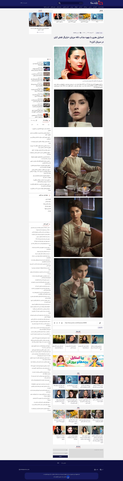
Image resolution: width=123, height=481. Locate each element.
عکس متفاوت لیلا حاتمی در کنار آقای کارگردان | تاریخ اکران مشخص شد (72, 401)
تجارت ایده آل (48, 206)
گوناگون (101, 10)
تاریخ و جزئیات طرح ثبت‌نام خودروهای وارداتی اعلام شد (37, 105)
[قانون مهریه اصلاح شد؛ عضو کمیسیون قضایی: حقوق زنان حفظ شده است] (46, 110)
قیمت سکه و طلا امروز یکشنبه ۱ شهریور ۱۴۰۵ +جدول (84, 21)
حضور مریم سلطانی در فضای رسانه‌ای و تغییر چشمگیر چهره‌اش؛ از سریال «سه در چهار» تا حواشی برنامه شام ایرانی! (97, 439)
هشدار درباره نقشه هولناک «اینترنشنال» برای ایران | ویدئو (37, 69)
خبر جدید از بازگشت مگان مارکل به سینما (98, 400)
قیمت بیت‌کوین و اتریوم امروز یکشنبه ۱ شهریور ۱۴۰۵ (40, 366)
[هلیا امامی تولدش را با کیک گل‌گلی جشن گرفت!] (97, 414)
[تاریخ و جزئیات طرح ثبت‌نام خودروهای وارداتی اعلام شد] (46, 105)
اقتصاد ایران (48, 199)
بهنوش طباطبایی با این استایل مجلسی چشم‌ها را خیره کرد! (72, 437)
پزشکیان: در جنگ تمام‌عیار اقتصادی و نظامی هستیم (40, 331)
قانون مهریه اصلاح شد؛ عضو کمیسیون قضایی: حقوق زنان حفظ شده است (37, 111)
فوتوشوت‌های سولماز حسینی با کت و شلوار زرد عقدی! (59, 401)
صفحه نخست (101, 7)
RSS (21, 3)
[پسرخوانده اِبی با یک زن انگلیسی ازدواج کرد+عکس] (85, 379)
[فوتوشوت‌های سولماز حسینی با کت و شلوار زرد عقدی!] (59, 394)
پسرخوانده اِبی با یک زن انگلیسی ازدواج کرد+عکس (85, 386)
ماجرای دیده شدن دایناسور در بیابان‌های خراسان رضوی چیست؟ (37, 74)
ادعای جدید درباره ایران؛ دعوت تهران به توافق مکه (41, 384)
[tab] (43, 32)
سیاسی (90, 7)
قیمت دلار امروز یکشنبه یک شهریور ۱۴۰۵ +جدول (72, 21)
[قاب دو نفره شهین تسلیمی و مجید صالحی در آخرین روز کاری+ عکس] (85, 394)
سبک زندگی (59, 7)
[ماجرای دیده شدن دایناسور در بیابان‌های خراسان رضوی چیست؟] (46, 74)
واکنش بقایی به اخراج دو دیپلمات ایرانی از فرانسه (41, 234)
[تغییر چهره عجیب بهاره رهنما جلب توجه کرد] (59, 379)
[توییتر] (54, 323)
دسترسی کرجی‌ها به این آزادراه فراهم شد (42, 280)
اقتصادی (95, 7)
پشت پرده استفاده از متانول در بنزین (43, 236)
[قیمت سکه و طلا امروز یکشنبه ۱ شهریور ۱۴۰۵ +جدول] (84, 16)
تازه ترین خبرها (48, 208)
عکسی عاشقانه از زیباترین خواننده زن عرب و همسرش (98, 386)
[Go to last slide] (31, 20)
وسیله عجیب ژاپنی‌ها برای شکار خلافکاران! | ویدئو (37, 85)
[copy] (100, 323)
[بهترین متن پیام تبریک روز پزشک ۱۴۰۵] (97, 16)
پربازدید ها (45, 120)
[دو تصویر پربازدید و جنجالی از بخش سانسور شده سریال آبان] (97, 339)
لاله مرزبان (100, 327)
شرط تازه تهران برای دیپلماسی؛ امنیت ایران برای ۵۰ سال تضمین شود (37, 100)
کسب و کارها (47, 7)
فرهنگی (76, 7)
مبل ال (49, 211)
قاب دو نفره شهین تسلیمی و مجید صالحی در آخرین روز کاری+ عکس (84, 401)
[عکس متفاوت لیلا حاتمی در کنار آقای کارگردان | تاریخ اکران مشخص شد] (72, 394)
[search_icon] (59, 3)
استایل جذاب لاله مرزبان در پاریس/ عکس (70, 347)
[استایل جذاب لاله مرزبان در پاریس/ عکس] (72, 339)
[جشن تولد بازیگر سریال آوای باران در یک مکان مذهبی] (85, 414)
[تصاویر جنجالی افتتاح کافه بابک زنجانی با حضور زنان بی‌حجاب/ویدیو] (46, 79)
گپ (102, 469)
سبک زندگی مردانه (47, 204)
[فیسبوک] (59, 323)
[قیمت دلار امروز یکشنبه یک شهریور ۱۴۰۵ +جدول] (72, 16)
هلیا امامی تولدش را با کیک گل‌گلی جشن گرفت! (98, 420)
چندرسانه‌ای (53, 7)
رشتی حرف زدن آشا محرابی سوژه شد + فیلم (41, 150)
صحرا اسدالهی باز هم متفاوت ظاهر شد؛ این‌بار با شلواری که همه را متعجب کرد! (85, 438)
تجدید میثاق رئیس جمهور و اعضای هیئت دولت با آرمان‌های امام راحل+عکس (39, 29)
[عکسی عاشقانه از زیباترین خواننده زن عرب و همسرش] (97, 379)
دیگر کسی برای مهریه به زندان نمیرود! (43, 230)
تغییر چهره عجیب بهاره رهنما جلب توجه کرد (59, 386)
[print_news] (62, 323)
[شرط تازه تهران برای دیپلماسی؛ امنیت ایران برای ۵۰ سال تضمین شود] (46, 100)
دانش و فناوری (66, 7)
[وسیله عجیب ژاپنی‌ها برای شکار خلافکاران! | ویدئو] (46, 84)
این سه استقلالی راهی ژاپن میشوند (43, 251)
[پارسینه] (96, 3)
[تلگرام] (57, 323)
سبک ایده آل (48, 201)
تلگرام (97, 469)
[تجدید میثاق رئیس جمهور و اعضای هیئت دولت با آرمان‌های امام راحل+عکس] (40, 20)
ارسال (60, 456)
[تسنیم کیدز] (78, 361)
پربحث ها (33, 120)
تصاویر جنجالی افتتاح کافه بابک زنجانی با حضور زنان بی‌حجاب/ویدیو (37, 80)
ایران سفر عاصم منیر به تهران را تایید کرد (42, 286)
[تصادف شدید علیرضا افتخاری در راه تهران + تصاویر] (59, 16)
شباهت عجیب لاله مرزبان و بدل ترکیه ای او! (83, 347)
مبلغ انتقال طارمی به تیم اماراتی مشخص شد (42, 402)
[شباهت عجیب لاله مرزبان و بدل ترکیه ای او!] (85, 339)
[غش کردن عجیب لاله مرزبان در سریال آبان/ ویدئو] (59, 339)
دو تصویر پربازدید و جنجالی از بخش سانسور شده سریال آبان (96, 347)
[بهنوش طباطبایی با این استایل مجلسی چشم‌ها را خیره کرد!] (72, 430)
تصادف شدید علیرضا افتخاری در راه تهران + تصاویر (59, 21)
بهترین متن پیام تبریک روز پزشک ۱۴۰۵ (97, 21)
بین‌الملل (86, 7)
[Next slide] (50, 20)
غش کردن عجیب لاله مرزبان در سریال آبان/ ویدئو (57, 347)
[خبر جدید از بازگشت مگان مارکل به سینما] (97, 394)
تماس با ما (25, 3)
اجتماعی (81, 7)
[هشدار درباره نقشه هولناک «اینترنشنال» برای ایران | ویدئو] (46, 69)
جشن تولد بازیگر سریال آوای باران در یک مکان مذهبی (84, 420)
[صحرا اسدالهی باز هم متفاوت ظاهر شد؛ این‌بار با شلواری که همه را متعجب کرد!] (85, 430)
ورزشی (71, 7)
